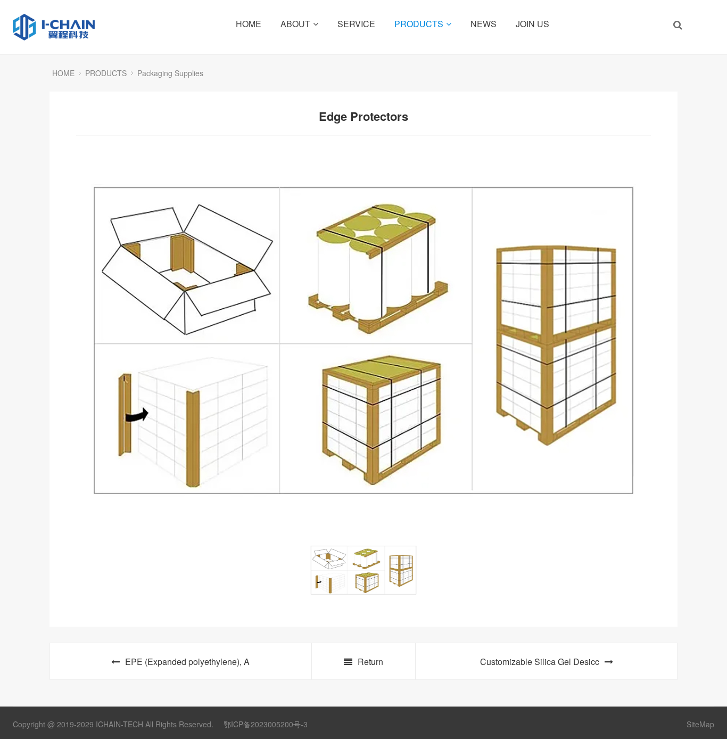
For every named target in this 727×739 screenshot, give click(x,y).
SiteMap (700, 724)
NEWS (483, 24)
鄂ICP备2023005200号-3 (266, 724)
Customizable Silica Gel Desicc (539, 661)
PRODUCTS (418, 24)
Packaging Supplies (170, 73)
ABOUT (295, 24)
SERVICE (356, 24)
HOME (248, 24)
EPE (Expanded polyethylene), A (187, 661)
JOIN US (532, 24)
